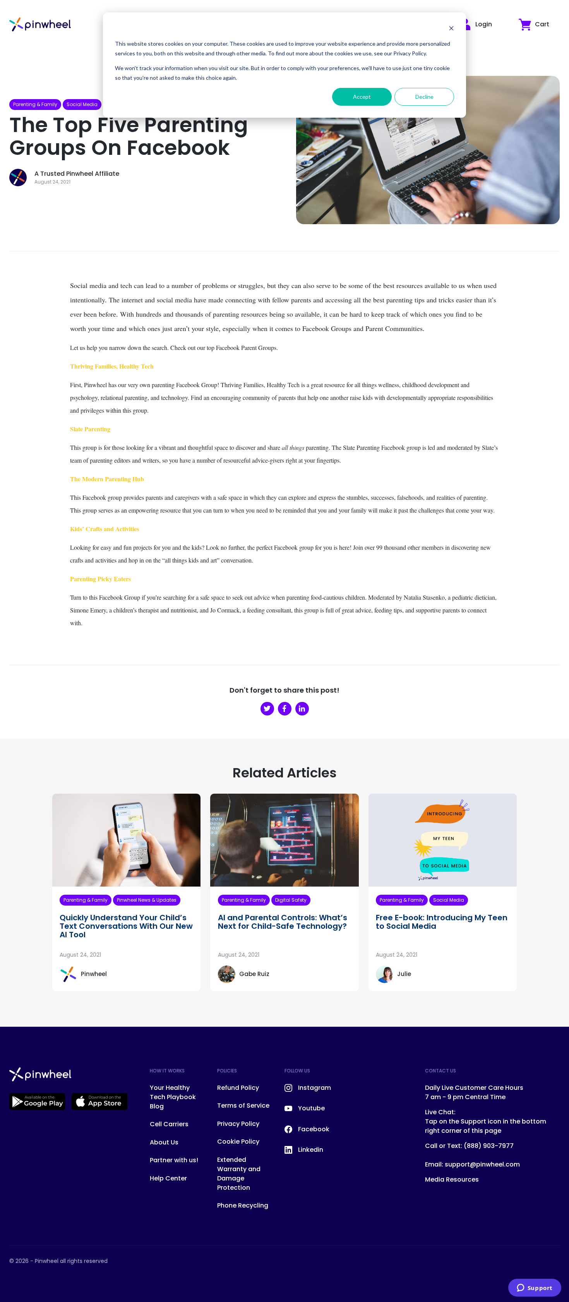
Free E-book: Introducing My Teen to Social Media (441, 921)
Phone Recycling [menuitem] (242, 1205)
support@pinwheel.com (482, 1164)
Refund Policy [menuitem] (238, 1087)
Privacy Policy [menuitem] (238, 1123)
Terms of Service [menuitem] (243, 1105)
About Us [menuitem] (164, 1142)
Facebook (313, 1129)
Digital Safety (291, 900)
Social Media (82, 104)
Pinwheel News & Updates (147, 900)
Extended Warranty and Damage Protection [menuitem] (239, 1173)
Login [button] (483, 24)
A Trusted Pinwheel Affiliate (76, 174)
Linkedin (310, 1149)
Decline (424, 96)
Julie (404, 974)
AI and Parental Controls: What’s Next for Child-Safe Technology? (282, 921)
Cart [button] (542, 24)
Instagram (314, 1087)
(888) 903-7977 (489, 1145)
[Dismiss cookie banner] (451, 29)
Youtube (311, 1108)
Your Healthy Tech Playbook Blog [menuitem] (173, 1097)
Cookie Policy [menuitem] (238, 1141)
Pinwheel (94, 974)
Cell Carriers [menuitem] (169, 1124)
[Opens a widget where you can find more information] (534, 1288)
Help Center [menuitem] (168, 1178)
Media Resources (452, 1179)
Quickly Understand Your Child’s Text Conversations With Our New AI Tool (126, 926)
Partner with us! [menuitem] (174, 1160)
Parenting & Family (35, 104)
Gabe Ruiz (254, 974)
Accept (362, 96)
